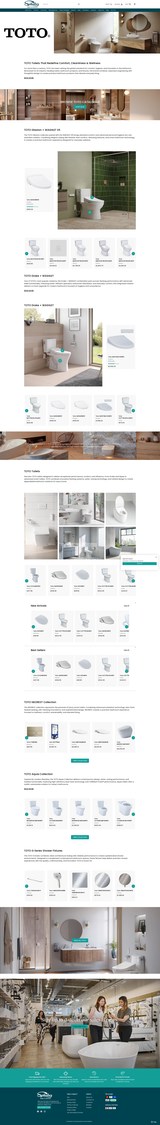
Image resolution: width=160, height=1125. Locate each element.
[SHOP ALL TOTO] (80, 940)
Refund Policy (71, 1100)
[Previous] (26, 253)
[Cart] (134, 4)
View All (126, 606)
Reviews (89, 1105)
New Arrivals (38, 606)
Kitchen (36, 10)
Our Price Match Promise (75, 1112)
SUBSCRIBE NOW (79, 1026)
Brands (73, 10)
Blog (107, 10)
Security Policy (71, 1107)
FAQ (68, 1097)
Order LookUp (71, 1110)
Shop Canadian (64, 10)
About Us (101, 10)
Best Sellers (38, 650)
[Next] (133, 253)
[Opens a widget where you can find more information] (153, 1122)
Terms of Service (72, 1105)
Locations (86, 10)
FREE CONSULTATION (44, 1107)
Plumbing (43, 10)
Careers (89, 1107)
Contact (93, 10)
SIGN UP (139, 564)
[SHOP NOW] (80, 104)
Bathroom (28, 10)
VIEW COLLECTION (80, 761)
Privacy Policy (71, 1102)
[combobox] (61, 4)
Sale (79, 10)
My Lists (113, 10)
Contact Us (90, 1100)
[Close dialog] (156, 557)
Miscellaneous (53, 10)
